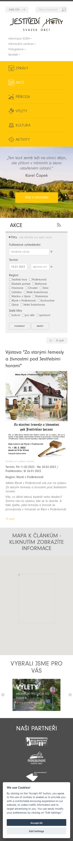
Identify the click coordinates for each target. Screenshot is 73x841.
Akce (20, 82)
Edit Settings (36, 831)
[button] (27, 599)
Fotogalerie (16, 49)
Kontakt (13, 54)
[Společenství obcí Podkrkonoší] (36, 757)
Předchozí (3, 695)
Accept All (36, 823)
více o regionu (36, 197)
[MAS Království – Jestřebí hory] (36, 739)
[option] (36, 695)
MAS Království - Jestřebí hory (17, 10)
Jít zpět (60, 340)
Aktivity (23, 139)
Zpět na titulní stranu (36, 24)
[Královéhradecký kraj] (36, 774)
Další (70, 695)
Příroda (23, 96)
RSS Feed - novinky (59, 224)
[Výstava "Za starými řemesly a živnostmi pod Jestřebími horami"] (36, 458)
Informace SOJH (19, 38)
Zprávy (22, 68)
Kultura (23, 125)
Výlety (21, 111)
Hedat (64, 10)
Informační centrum (21, 44)
